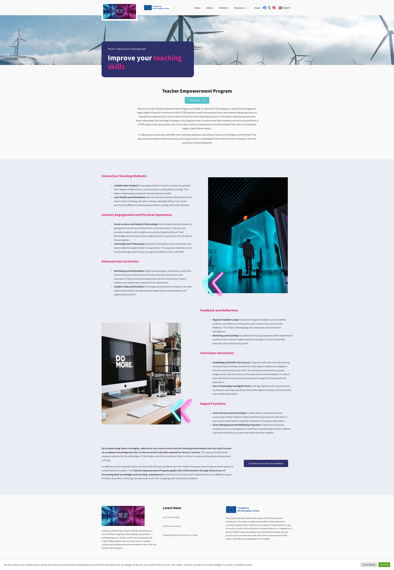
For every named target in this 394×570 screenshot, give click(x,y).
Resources (239, 7)
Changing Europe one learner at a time (180, 535)
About (210, 7)
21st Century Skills (171, 517)
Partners (223, 7)
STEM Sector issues (172, 526)
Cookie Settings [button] (368, 564)
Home (197, 7)
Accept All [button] (384, 564)
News (257, 7)
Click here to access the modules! (266, 463)
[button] (197, 100)
